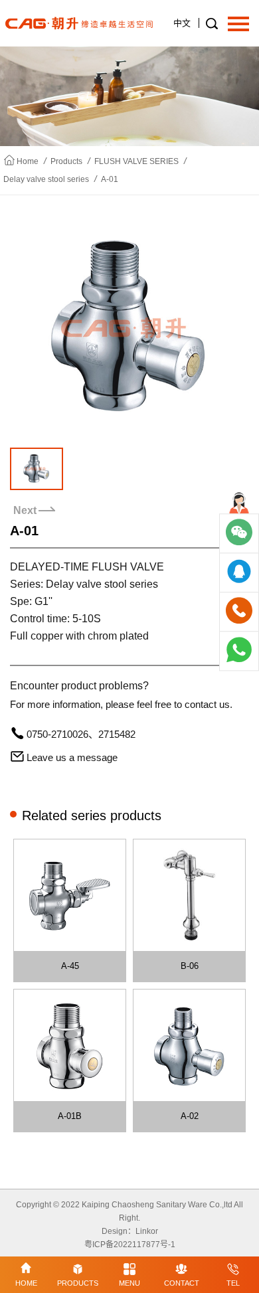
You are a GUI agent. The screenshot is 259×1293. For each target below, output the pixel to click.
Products (66, 161)
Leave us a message (72, 757)
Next (25, 510)
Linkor (146, 1231)
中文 (182, 23)
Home (28, 161)
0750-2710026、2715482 (81, 734)
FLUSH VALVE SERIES (136, 161)
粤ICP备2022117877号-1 (129, 1244)
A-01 (109, 179)
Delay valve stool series (46, 179)
